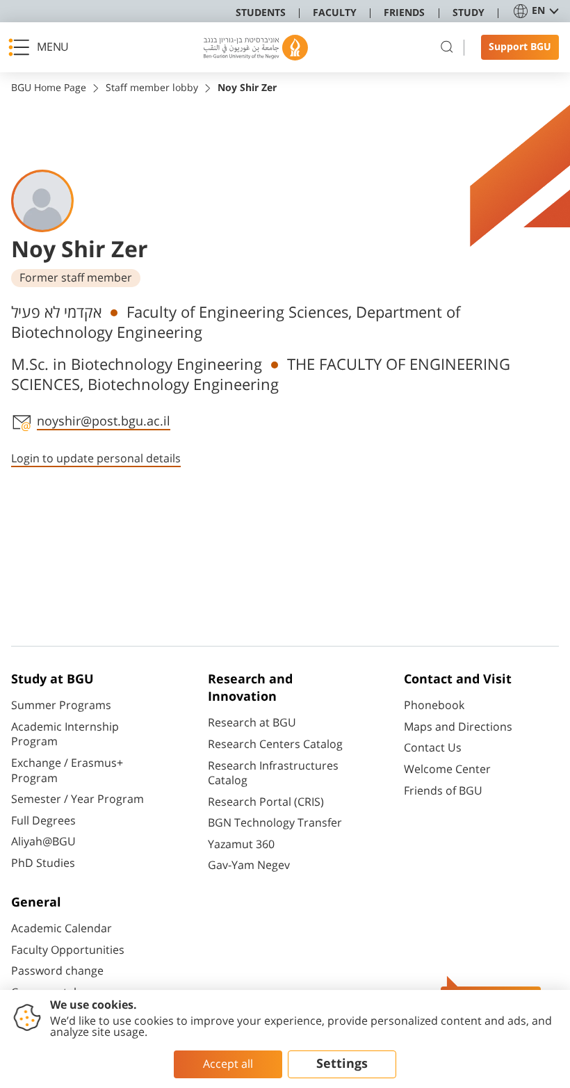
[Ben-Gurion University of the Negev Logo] (256, 47)
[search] (447, 47)
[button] (42, 47)
